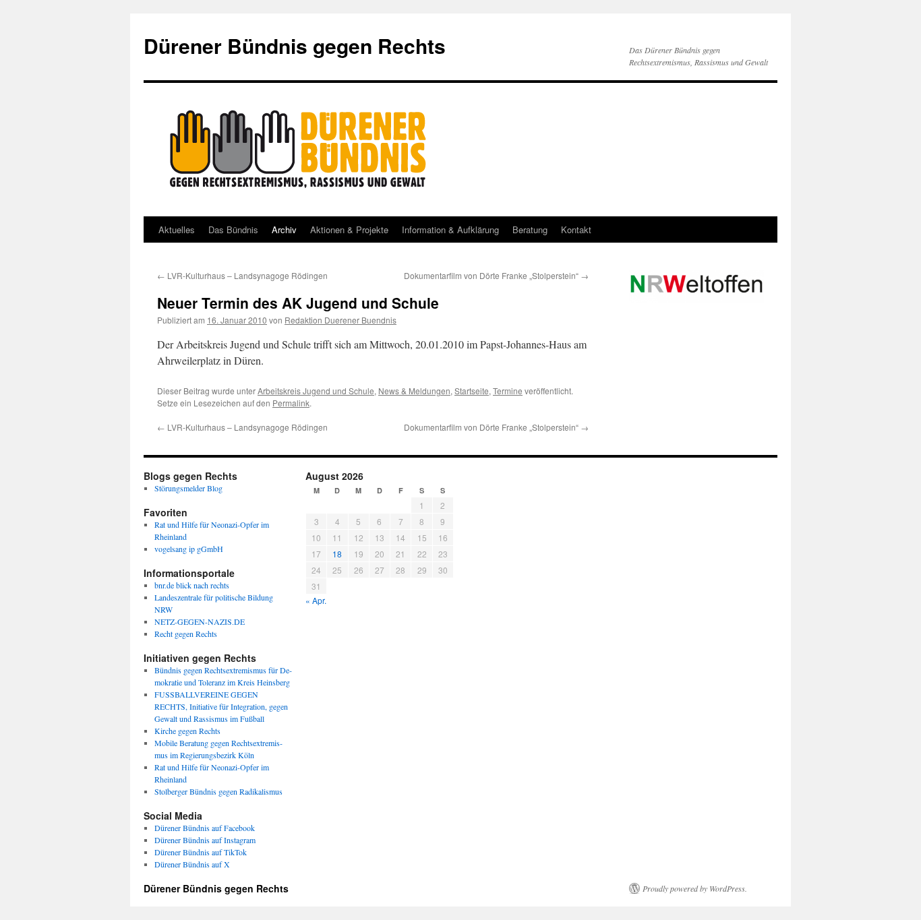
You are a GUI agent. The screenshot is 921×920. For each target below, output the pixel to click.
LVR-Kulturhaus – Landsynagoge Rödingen (242, 275)
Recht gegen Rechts (185, 633)
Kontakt (576, 229)
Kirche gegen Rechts (187, 730)
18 (337, 553)
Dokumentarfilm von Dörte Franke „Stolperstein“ (496, 275)
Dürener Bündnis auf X (192, 864)
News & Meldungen (414, 390)
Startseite (471, 390)
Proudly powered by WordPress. (695, 888)
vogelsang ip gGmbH (188, 548)
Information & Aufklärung (450, 229)
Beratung (529, 229)
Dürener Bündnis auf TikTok (200, 852)
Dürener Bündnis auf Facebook (204, 827)
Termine (508, 390)
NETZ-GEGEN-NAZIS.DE (199, 621)
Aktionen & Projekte (349, 229)
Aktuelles (176, 229)
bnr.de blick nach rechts (191, 585)
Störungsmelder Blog (188, 488)
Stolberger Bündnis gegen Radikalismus (218, 791)
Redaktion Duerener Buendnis (340, 320)
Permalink (290, 402)
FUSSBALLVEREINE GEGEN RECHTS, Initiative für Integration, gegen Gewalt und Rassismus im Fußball (221, 706)
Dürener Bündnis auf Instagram (205, 839)
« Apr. (315, 600)
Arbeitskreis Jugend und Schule (316, 390)
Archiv (284, 229)
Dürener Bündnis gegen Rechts (295, 45)
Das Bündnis (233, 229)
